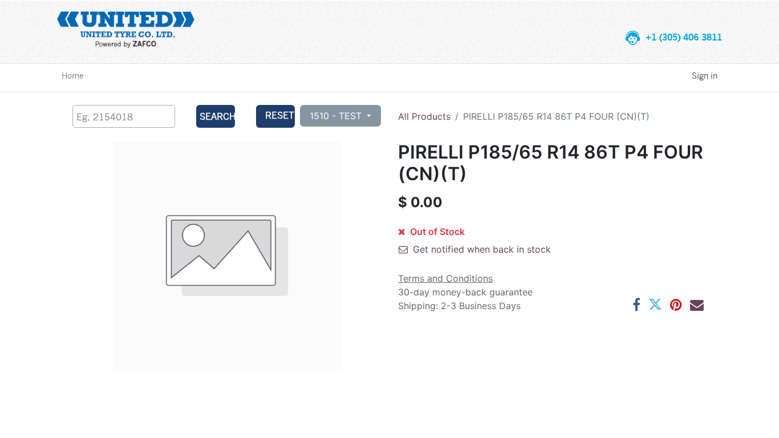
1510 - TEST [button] (337, 115)
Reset (279, 115)
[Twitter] (655, 304)
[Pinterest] (676, 304)
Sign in (704, 75)
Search (217, 116)
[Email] (697, 304)
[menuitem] (72, 75)
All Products (424, 116)
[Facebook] (636, 304)
